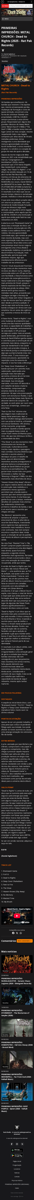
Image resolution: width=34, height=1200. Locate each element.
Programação (17, 1165)
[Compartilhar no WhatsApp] (21, 933)
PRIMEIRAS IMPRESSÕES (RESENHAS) (17, 1184)
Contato (17, 1177)
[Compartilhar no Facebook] (13, 933)
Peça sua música (17, 1180)
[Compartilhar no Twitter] (17, 933)
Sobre (17, 1188)
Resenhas (5, 61)
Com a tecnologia (14, 1196)
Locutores (17, 1169)
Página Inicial (17, 1161)
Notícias (17, 1173)
